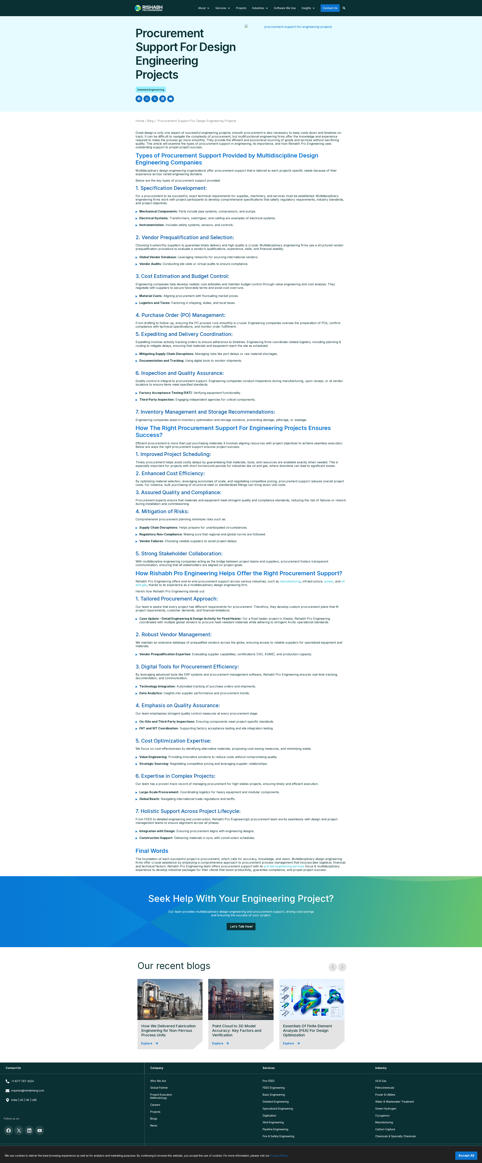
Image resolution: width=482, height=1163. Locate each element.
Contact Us (330, 8)
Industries (258, 8)
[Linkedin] (29, 1130)
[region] (241, 1154)
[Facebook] (8, 1130)
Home (140, 121)
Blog (150, 121)
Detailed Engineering (150, 89)
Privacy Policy (279, 1155)
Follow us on (11, 1118)
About (202, 8)
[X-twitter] (19, 1130)
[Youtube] (39, 1130)
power (328, 581)
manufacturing (290, 581)
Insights (307, 8)
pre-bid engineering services (284, 866)
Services (221, 8)
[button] (139, 98)
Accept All (466, 1155)
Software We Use (285, 8)
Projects (241, 8)
